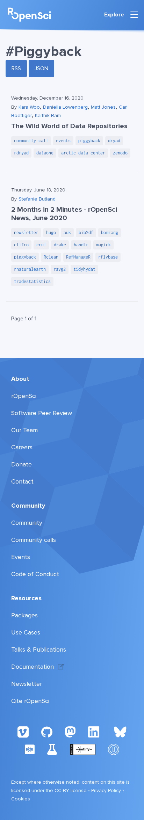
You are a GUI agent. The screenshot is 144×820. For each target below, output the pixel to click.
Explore (114, 14)
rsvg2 (59, 269)
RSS (16, 68)
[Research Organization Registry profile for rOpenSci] (30, 749)
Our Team (24, 430)
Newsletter (26, 684)
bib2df (86, 232)
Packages (24, 615)
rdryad (21, 152)
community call (31, 140)
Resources (26, 598)
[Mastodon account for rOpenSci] (70, 731)
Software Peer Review (41, 413)
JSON (41, 68)
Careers (22, 447)
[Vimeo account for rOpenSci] (23, 731)
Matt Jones (103, 107)
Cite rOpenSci (30, 701)
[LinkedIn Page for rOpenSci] (94, 731)
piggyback (89, 140)
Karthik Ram (48, 115)
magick (103, 244)
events (63, 140)
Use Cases (25, 632)
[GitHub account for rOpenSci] (46, 731)
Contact (22, 481)
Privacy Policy (106, 790)
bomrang (109, 232)
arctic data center (83, 152)
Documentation (32, 666)
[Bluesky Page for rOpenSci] (120, 731)
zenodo (120, 152)
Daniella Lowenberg (65, 107)
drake (60, 244)
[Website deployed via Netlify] (82, 749)
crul (41, 244)
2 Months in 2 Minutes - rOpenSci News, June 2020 (64, 213)
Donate (21, 464)
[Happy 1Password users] (113, 749)
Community (28, 505)
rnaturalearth (30, 269)
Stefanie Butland (37, 199)
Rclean (51, 257)
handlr (81, 244)
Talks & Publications (38, 649)
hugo (51, 232)
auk (67, 232)
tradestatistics (32, 281)
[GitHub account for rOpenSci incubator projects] (52, 749)
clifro (21, 244)
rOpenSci (23, 396)
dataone (44, 152)
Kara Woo (29, 107)
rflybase (108, 257)
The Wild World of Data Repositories (69, 126)
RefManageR (78, 257)
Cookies (20, 799)
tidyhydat (84, 269)
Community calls (33, 540)
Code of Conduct (35, 574)
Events (20, 557)
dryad (114, 140)
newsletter (26, 232)
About (20, 379)
